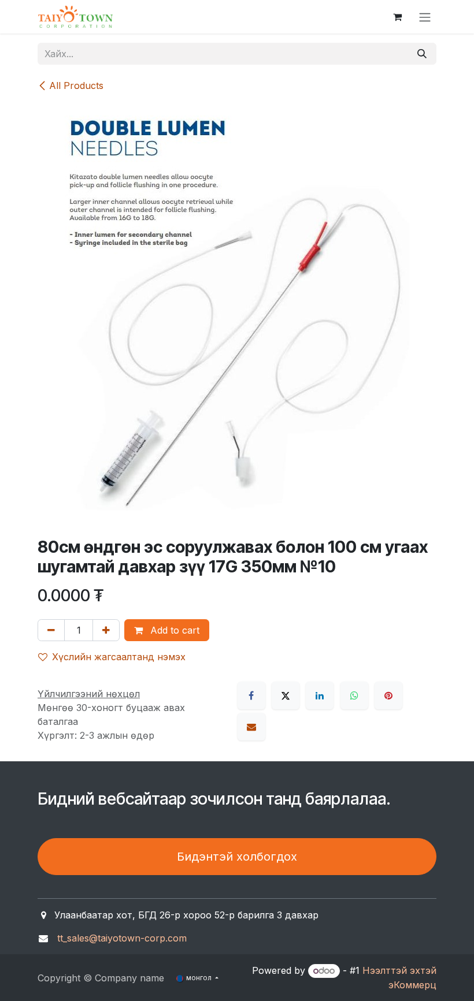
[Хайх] (422, 54)
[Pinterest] (388, 695)
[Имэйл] (251, 726)
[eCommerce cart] (397, 16)
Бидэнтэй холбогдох (237, 857)
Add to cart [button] (173, 630)
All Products (76, 85)
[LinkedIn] (320, 695)
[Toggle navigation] (424, 17)
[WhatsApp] (354, 695)
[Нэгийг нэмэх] (106, 630)
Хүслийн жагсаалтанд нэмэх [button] (119, 657)
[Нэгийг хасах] (51, 630)
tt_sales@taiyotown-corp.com (122, 938)
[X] (285, 695)
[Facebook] (251, 695)
